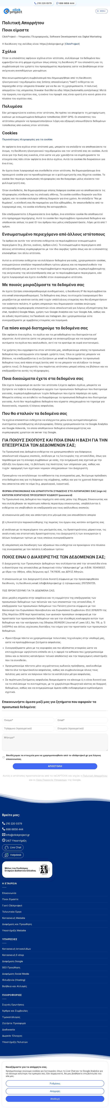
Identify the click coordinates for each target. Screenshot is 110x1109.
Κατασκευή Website (13, 918)
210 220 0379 (13, 823)
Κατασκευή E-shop (13, 955)
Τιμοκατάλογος (11, 1017)
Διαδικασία (8, 1029)
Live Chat (15, 847)
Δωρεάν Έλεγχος (12, 1035)
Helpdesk (15, 854)
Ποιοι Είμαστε (10, 899)
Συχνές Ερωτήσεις (13, 1004)
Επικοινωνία (9, 893)
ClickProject (72, 43)
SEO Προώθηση (11, 967)
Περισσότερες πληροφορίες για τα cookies (27, 139)
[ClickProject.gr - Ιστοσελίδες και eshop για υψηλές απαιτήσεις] (13, 11)
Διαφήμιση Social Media (15, 973)
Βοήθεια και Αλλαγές (14, 986)
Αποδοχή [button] (55, 1098)
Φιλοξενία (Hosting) (13, 980)
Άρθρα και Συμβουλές (15, 1010)
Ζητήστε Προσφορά (14, 1023)
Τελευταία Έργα (11, 911)
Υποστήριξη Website (14, 930)
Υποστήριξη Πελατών (15, 1042)
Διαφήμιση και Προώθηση (17, 924)
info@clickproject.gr (18, 834)
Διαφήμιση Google (12, 961)
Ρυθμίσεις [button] (55, 1083)
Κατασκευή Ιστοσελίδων (16, 948)
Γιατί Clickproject (12, 905)
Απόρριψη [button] (55, 1091)
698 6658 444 (14, 829)
